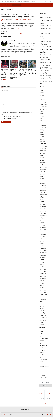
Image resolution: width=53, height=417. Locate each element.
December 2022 (43, 167)
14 (47, 393)
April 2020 (42, 224)
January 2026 (43, 102)
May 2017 (42, 285)
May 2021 (42, 201)
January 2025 (43, 123)
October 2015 (43, 319)
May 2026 (42, 95)
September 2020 (43, 215)
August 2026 (42, 90)
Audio (41, 333)
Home (2, 9)
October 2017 (43, 276)
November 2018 (43, 254)
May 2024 (42, 138)
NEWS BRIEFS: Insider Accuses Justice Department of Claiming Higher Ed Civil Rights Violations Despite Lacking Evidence (46, 41)
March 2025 (42, 120)
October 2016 (43, 297)
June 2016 (42, 304)
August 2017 (42, 280)
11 (41, 393)
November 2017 (43, 275)
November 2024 (43, 127)
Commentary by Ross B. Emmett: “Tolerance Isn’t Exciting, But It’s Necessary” (46, 73)
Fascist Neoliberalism (44, 342)
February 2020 (43, 227)
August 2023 (42, 153)
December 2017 (43, 273)
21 (47, 396)
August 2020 (42, 217)
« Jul (45, 403)
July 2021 (42, 197)
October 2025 (43, 108)
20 (45, 396)
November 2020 (43, 211)
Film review (42, 343)
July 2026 (42, 92)
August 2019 (42, 238)
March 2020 (42, 225)
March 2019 (42, 246)
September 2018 (43, 257)
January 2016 (43, 313)
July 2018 (42, 261)
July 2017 (42, 282)
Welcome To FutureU (44, 366)
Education (42, 340)
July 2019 (42, 239)
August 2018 (42, 259)
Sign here (17, 28)
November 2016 (43, 296)
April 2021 (42, 203)
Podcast (42, 357)
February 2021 (43, 206)
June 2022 (42, 178)
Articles (41, 331)
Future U (4, 5)
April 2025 (42, 118)
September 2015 (43, 320)
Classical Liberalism (44, 338)
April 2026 (42, 97)
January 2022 (43, 187)
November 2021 (43, 190)
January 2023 (43, 166)
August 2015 (42, 322)
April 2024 (42, 139)
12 (43, 393)
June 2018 (42, 262)
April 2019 (42, 245)
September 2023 (43, 152)
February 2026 (43, 101)
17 (39, 396)
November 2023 (43, 148)
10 (39, 393)
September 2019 (43, 236)
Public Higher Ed (43, 359)
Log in (41, 373)
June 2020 (42, 220)
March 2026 (42, 99)
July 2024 (42, 134)
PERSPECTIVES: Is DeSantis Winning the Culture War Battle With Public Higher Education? (4, 73)
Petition (41, 356)
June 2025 (42, 115)
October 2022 (43, 171)
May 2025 (42, 116)
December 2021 (43, 188)
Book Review (43, 335)
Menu (49, 5)
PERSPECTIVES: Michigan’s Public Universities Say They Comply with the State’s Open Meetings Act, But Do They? (46, 80)
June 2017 (42, 283)
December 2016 (43, 294)
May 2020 (42, 222)
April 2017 (42, 287)
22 (49, 396)
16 (51, 393)
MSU (41, 349)
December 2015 (43, 315)
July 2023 (42, 155)
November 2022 (43, 169)
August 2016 (42, 301)
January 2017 (43, 292)
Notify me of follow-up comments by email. (12, 116)
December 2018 (43, 252)
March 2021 (42, 204)
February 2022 (43, 185)
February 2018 (43, 269)
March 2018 (42, 268)
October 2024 (43, 129)
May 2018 (42, 264)
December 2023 (43, 146)
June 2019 (42, 241)
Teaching (42, 363)
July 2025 (42, 113)
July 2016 (42, 303)
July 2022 (42, 176)
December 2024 (43, 125)
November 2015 (43, 317)
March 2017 (42, 289)
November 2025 (43, 106)
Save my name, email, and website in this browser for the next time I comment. (16, 113)
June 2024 (42, 136)
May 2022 (42, 180)
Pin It (21, 33)
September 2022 (43, 173)
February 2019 (43, 248)
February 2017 (43, 290)
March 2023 (42, 162)
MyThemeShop (49, 414)
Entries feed (42, 375)
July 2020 (42, 218)
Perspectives (43, 354)
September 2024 (43, 130)
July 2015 (42, 324)
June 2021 (42, 199)
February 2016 (43, 312)
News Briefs (23, 19)
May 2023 (42, 159)
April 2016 (42, 308)
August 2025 (42, 111)
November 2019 (43, 232)
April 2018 (42, 266)
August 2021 (42, 196)
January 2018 (43, 271)
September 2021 (43, 194)
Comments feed (43, 377)
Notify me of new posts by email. (10, 118)
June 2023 (42, 157)
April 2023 (42, 160)
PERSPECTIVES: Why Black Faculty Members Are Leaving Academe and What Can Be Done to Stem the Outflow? (46, 20)
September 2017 (43, 278)
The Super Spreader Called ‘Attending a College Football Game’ (32, 72)
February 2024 (43, 143)
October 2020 (43, 213)
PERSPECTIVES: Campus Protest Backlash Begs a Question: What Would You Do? (23, 73)
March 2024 (42, 141)
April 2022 (42, 181)
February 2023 (43, 164)
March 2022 (42, 183)
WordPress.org (43, 379)
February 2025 (43, 122)
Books (41, 336)
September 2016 (43, 299)
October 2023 (43, 150)
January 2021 (43, 208)
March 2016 (42, 310)
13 (45, 393)
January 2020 (43, 229)
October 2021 (43, 192)
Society (28, 19)
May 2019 (42, 243)
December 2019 (43, 231)
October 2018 (43, 255)
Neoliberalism (43, 350)
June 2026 (42, 94)
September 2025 (43, 109)
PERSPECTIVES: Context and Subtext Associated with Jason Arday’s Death (45, 61)
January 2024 (43, 145)
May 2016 (42, 306)
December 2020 (43, 210)
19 (43, 396)
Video (41, 364)
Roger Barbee (32, 76)
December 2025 (43, 104)
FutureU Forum (43, 345)
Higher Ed (9, 9)
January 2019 (43, 250)
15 (49, 393)
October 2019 (43, 234)
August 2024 (42, 132)
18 (41, 396)
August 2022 (42, 174)
